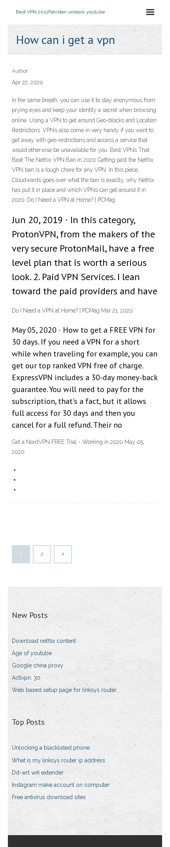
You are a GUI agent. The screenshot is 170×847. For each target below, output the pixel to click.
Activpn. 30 (26, 678)
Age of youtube (32, 653)
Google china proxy (37, 665)
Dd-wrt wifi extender (38, 772)
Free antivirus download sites (49, 797)
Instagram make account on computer (61, 785)
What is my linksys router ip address (58, 760)
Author (20, 71)
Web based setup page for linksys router (64, 690)
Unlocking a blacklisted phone (51, 748)
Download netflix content (44, 641)
